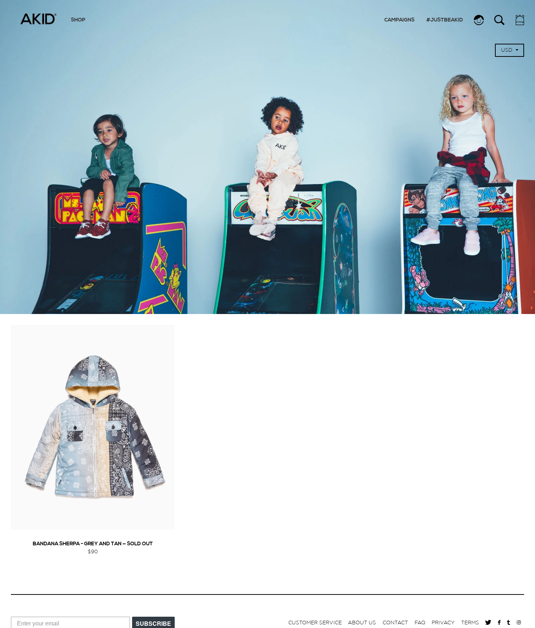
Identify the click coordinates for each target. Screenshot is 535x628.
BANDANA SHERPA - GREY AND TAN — (93, 544)
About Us (362, 622)
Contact (395, 622)
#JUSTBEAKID (445, 20)
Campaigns (399, 20)
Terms (470, 622)
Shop (78, 20)
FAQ (420, 622)
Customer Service (315, 622)
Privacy (443, 622)
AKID (38, 19)
